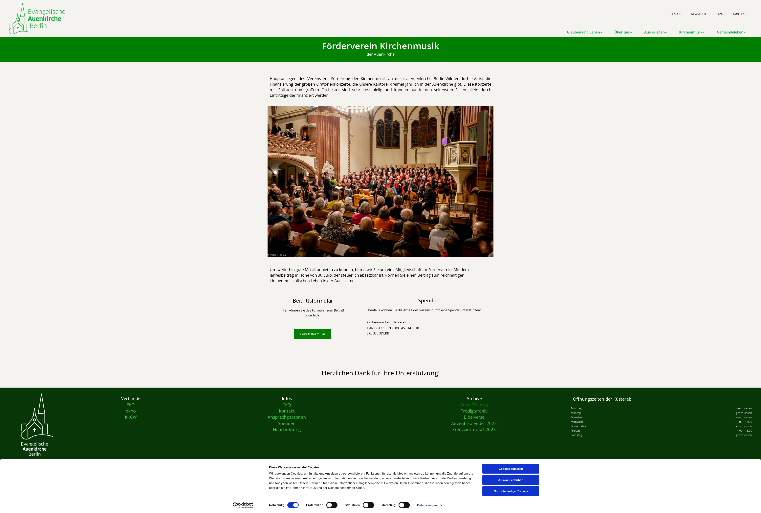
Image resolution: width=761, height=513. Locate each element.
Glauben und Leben (583, 32)
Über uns (622, 32)
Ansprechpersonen (287, 417)
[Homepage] (37, 425)
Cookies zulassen (511, 468)
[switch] (331, 505)
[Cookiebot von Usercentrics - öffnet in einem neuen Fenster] (243, 505)
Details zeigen (427, 505)
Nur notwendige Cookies (511, 491)
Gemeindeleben (730, 32)
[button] (312, 334)
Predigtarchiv (474, 411)
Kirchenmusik (690, 32)
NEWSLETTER (699, 14)
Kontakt (287, 411)
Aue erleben (654, 32)
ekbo (131, 411)
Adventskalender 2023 (474, 423)
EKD (131, 405)
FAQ (720, 14)
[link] (584, 31)
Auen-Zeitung (474, 405)
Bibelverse (474, 417)
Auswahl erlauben (510, 480)
